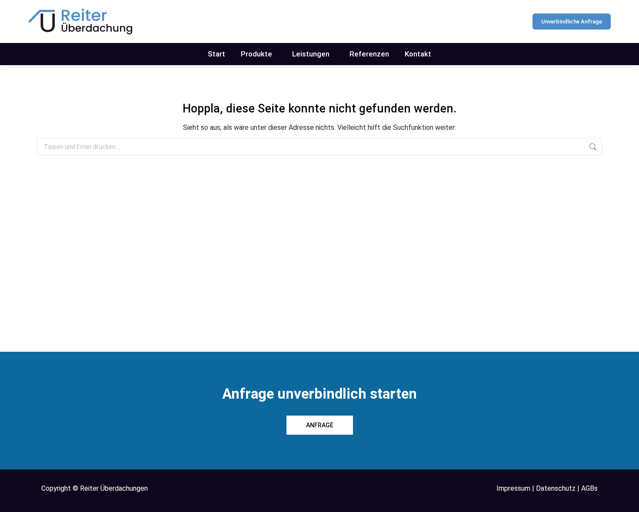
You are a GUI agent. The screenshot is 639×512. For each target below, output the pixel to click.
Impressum (513, 488)
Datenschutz (556, 488)
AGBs (589, 488)
